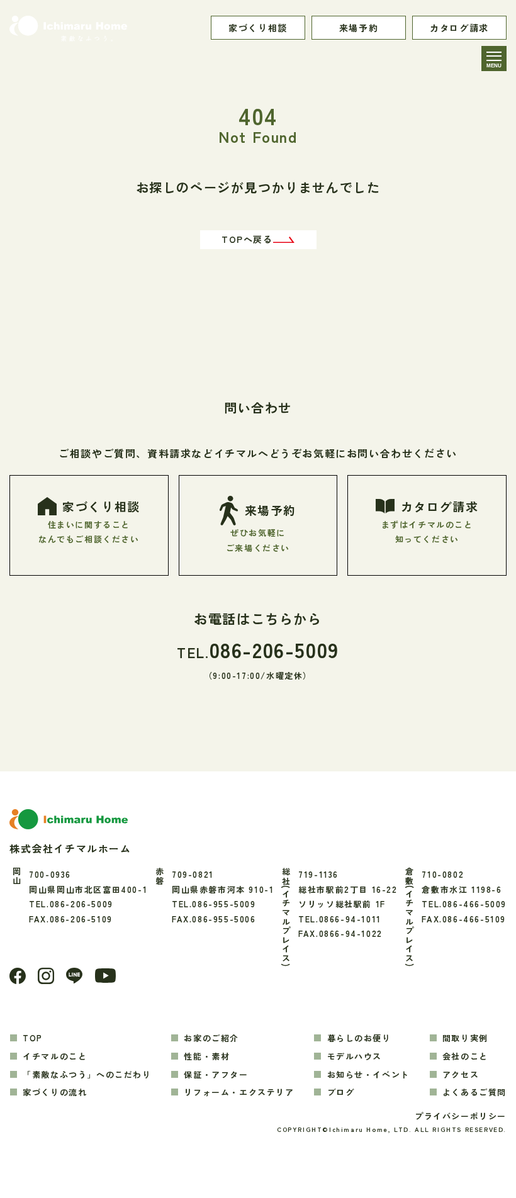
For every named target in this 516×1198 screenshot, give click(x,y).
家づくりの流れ (55, 1092)
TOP (33, 1038)
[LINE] (74, 975)
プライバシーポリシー (461, 1116)
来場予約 (358, 27)
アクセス (460, 1074)
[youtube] (105, 975)
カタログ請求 (459, 27)
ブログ (340, 1092)
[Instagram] (46, 976)
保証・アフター (216, 1074)
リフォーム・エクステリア (239, 1092)
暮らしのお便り (359, 1038)
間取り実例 (465, 1038)
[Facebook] (17, 976)
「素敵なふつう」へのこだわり (87, 1074)
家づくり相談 (258, 27)
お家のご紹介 (211, 1038)
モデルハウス (354, 1056)
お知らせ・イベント (368, 1074)
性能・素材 (207, 1056)
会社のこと (465, 1056)
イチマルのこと (55, 1056)
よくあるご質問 (474, 1092)
